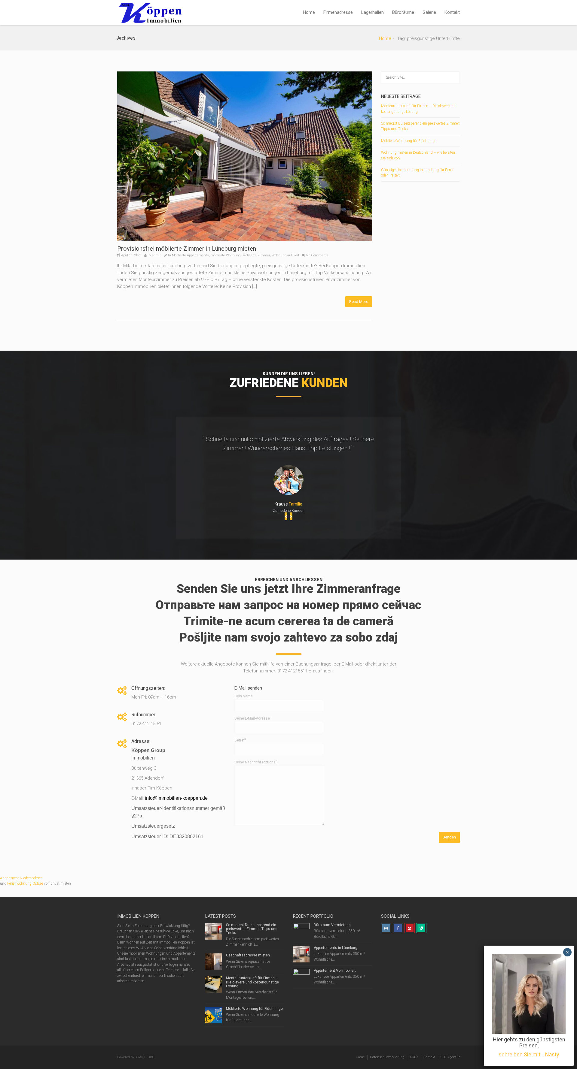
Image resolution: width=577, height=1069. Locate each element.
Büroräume (403, 12)
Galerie (429, 12)
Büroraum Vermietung (332, 925)
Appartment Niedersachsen (21, 878)
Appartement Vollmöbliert (335, 970)
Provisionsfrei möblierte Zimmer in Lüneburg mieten (186, 248)
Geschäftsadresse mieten (248, 955)
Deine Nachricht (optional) (256, 762)
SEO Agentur (450, 1057)
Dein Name (243, 696)
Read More (358, 301)
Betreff (240, 740)
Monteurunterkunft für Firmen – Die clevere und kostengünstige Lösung (252, 982)
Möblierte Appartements (190, 255)
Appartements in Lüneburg (335, 948)
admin (157, 255)
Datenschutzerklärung (387, 1057)
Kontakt (452, 12)
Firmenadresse (338, 12)
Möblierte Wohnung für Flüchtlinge (408, 141)
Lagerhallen (372, 12)
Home (309, 12)
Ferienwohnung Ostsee (25, 883)
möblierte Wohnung (226, 255)
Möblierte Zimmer (256, 255)
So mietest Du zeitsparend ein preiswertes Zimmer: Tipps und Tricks (251, 929)
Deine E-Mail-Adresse (252, 718)
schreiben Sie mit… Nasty (529, 1054)
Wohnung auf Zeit (285, 255)
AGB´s (414, 1057)
